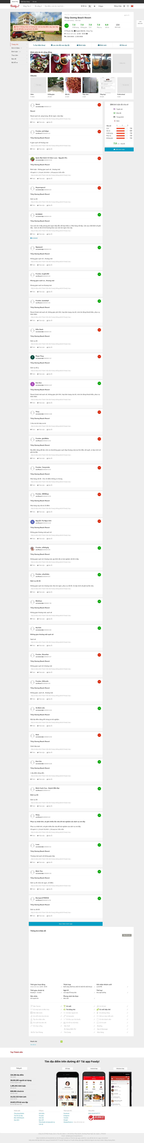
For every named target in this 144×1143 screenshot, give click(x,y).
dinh (37, 734)
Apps (101, 6)
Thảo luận (42, 122)
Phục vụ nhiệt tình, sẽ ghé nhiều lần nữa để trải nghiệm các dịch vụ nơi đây (57, 821)
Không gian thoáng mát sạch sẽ (41, 634)
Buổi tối (83, 986)
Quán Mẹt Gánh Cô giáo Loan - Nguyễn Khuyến (53, 158)
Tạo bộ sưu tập (18, 1115)
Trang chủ (14, 44)
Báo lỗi (50, 122)
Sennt (38, 104)
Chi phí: (41, 172)
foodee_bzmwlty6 (42, 300)
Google (66, 1120)
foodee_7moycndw (43, 467)
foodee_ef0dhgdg (42, 547)
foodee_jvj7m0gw (42, 131)
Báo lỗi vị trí (127, 935)
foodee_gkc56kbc (42, 438)
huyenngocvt (40, 187)
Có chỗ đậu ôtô (104, 1009)
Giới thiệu (41, 1113)
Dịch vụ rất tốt (35, 581)
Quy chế (41, 1120)
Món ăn (67, 94)
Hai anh (38, 627)
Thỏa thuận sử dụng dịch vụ (47, 1122)
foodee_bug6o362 (42, 274)
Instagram (66, 1115)
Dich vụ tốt (34, 795)
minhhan (39, 601)
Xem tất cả (33, 1044)
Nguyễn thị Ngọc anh (43, 521)
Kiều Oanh (39, 329)
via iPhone (39, 133)
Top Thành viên (16, 1052)
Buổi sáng (66, 986)
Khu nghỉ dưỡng (69, 20)
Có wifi (68, 1006)
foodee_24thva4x (42, 681)
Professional (121, 94)
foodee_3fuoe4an (42, 654)
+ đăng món (122, 63)
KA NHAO (39, 214)
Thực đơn (14, 55)
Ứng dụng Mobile (19, 1113)
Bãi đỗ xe (14, 62)
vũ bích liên (40, 708)
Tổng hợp (103, 94)
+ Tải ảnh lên (125, 85)
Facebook (66, 1113)
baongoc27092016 (42, 898)
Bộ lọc (84, 6)
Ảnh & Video (16, 48)
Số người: (33, 172)
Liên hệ (41, 1124)
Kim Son (39, 383)
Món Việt (77, 20)
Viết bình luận (120, 149)
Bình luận (16, 51)
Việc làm (41, 1118)
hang (37, 815)
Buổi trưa (72, 986)
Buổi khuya (89, 986)
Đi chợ (35, 1)
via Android (39, 106)
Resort (32, 111)
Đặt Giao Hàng (25, 1)
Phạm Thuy (40, 356)
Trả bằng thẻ (70, 1009)
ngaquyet (39, 247)
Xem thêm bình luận (65, 924)
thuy (37, 411)
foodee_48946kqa (42, 494)
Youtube (66, 1118)
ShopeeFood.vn (68, 1122)
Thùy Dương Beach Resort (40, 138)
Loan (37, 844)
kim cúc (39, 761)
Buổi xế (78, 986)
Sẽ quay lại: (54, 172)
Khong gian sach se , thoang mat (42, 280)
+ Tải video (38, 85)
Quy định (16, 1120)
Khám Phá (15, 1)
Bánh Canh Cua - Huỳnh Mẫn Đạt (47, 788)
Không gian (51, 94)
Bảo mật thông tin (19, 1118)
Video (32, 94)
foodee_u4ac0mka (42, 574)
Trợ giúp (41, 1115)
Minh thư (39, 871)
